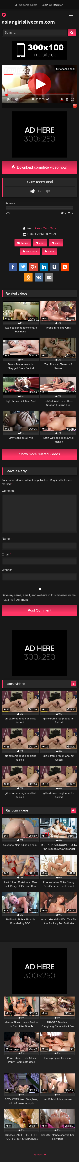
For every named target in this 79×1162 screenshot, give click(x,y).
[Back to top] (68, 1151)
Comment (8, 490)
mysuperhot (39, 1154)
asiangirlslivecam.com (27, 21)
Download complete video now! (41, 167)
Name (7, 538)
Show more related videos (39, 454)
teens (51, 251)
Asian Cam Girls (45, 228)
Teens (24, 242)
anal (41, 242)
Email (6, 554)
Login (45, 4)
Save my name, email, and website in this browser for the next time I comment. (39, 597)
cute (57, 242)
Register (58, 4)
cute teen (31, 251)
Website (7, 570)
